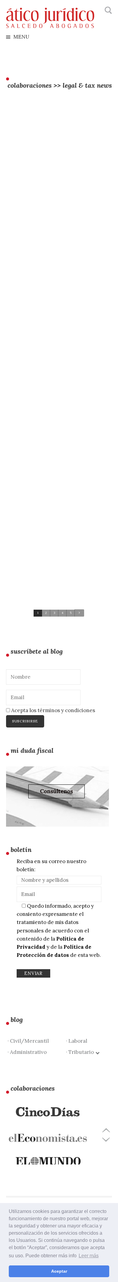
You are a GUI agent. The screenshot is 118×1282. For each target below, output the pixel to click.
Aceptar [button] (59, 1271)
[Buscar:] (107, 10)
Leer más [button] (89, 1255)
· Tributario (81, 1052)
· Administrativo (27, 1052)
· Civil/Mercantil (28, 1041)
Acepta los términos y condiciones (52, 710)
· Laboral (76, 1041)
